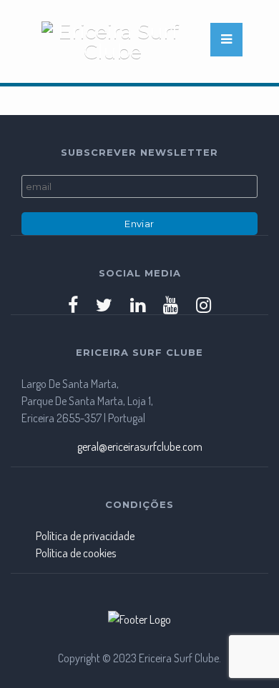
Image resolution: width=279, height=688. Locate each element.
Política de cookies (76, 553)
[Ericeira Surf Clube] (123, 41)
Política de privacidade (85, 536)
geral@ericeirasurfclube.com (139, 446)
